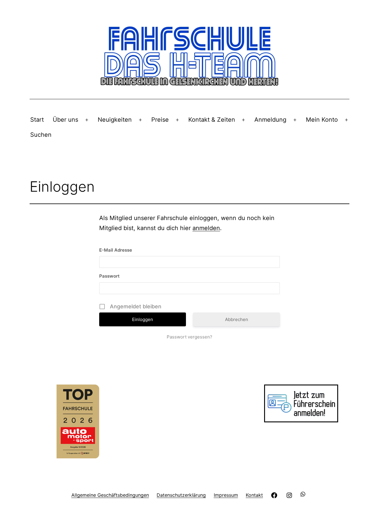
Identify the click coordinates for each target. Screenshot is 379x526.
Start (37, 119)
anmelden (206, 228)
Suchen (41, 134)
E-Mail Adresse (115, 250)
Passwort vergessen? (189, 337)
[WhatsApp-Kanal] (304, 495)
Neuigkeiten (115, 119)
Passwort (109, 276)
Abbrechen (236, 319)
